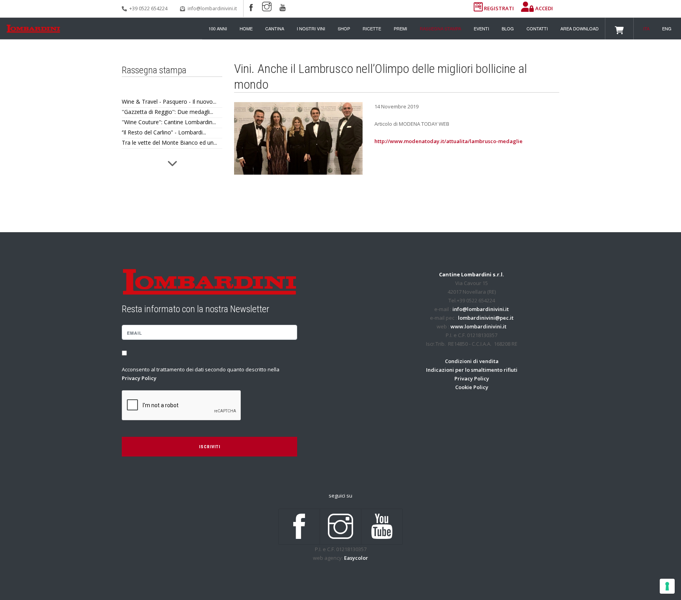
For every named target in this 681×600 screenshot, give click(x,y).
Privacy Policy (139, 378)
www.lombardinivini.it (478, 326)
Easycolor (356, 557)
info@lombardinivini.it (212, 8)
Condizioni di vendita (472, 361)
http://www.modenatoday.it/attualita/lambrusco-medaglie (448, 141)
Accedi (543, 8)
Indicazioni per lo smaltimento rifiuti (471, 369)
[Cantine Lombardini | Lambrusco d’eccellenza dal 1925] (33, 28)
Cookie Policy (471, 387)
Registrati (499, 8)
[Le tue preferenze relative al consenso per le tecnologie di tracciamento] (667, 586)
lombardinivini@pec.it (486, 317)
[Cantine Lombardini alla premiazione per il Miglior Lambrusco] (298, 137)
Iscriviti (209, 446)
